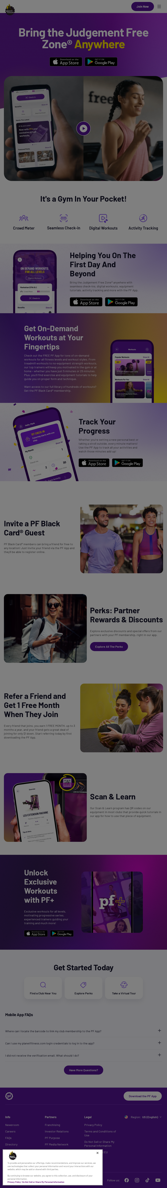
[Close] (97, 1152)
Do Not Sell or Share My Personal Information (43, 1182)
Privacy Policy (14, 1182)
